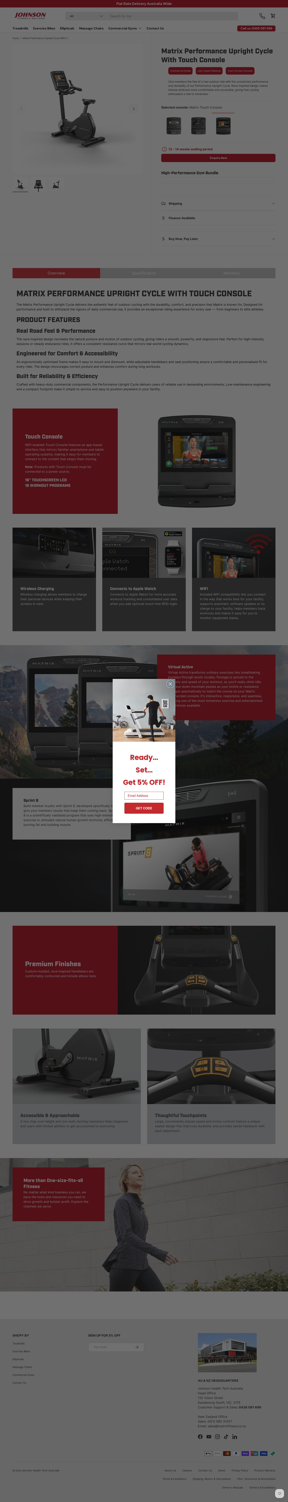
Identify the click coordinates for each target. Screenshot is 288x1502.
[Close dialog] (170, 683)
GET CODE (144, 808)
